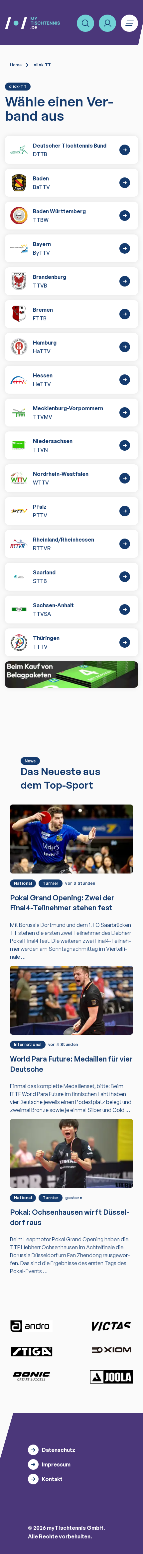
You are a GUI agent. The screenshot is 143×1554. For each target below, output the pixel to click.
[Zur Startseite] (32, 23)
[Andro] (31, 1326)
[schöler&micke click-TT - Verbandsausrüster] (71, 674)
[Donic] (31, 1376)
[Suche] (85, 23)
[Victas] (111, 1326)
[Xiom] (111, 1350)
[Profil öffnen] (107, 23)
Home (16, 64)
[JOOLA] (111, 1377)
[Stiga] (31, 1351)
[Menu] (129, 23)
